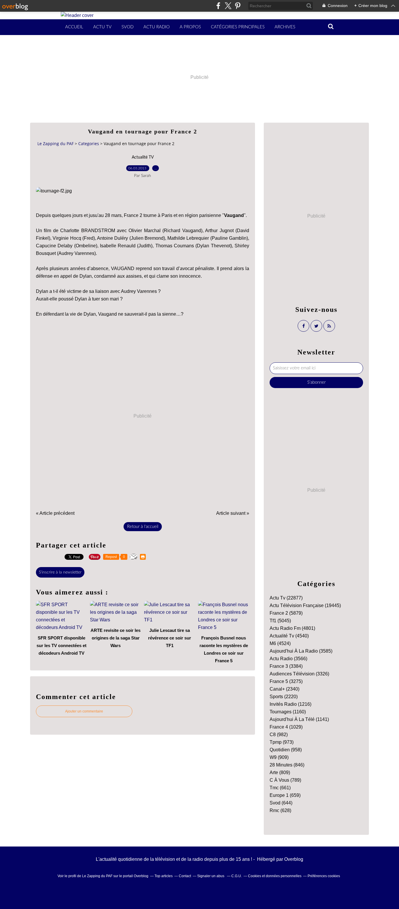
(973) (282, 742)
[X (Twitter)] (228, 5)
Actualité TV (143, 157)
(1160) (288, 711)
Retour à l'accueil (142, 526)
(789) (285, 780)
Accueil (74, 27)
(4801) (292, 628)
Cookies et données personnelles (274, 876)
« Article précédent (55, 513)
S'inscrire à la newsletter (60, 572)
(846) (287, 764)
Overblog (293, 859)
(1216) (290, 704)
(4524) (280, 643)
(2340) (284, 688)
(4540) (289, 635)
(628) (280, 810)
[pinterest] (237, 5)
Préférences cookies (324, 876)
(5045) (280, 620)
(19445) (305, 605)
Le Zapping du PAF (55, 143)
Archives (285, 27)
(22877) (286, 597)
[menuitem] (74, 27)
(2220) (284, 696)
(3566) (288, 658)
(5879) (286, 613)
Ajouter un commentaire (84, 711)
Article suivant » (232, 513)
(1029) (286, 726)
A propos (190, 27)
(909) (279, 757)
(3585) (301, 651)
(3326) (299, 673)
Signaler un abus (211, 876)
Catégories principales (238, 27)
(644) (281, 802)
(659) (285, 795)
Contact (185, 876)
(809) (280, 772)
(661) (280, 787)
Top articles (164, 876)
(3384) (286, 666)
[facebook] (218, 5)
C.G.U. (236, 876)
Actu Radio (156, 27)
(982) (279, 734)
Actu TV (102, 27)
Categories (88, 143)
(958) (286, 749)
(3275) (286, 681)
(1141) (299, 719)
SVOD (127, 27)
